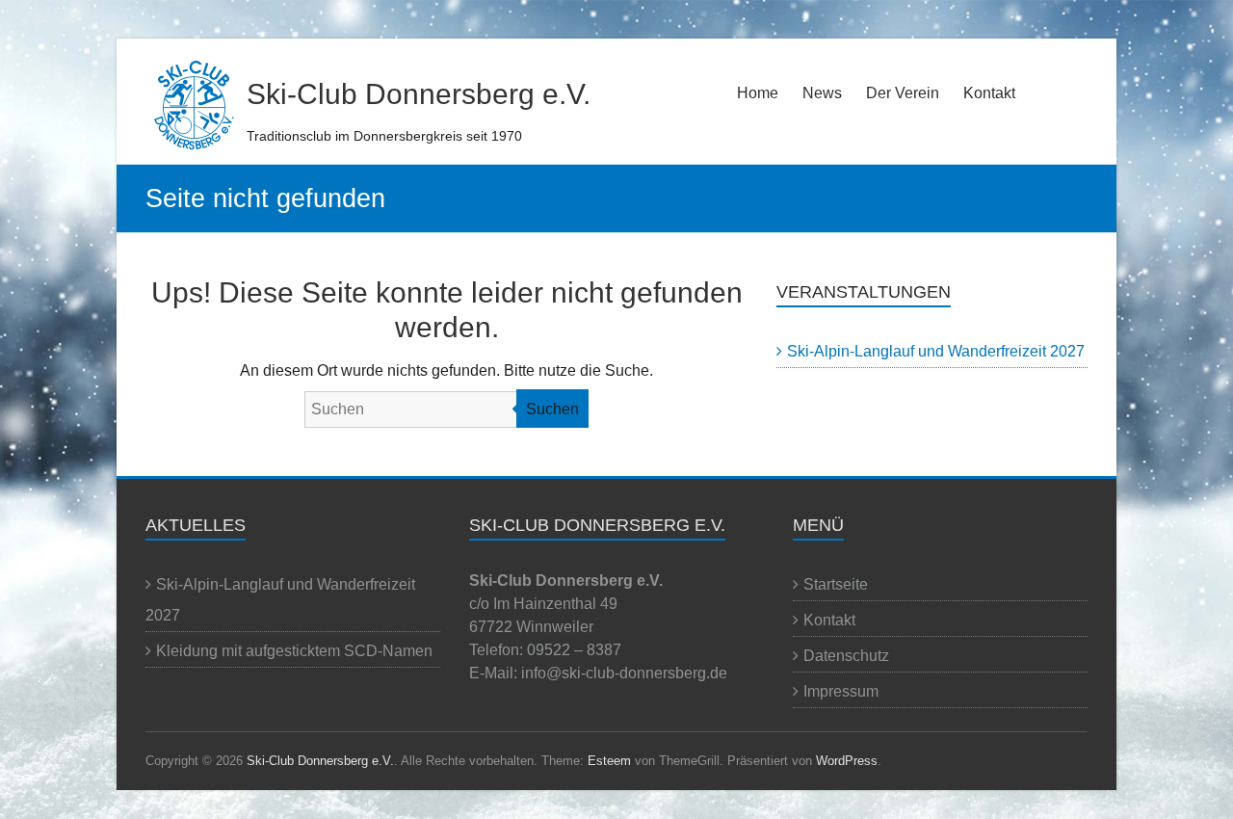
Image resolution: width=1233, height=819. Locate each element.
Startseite (835, 584)
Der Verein (902, 93)
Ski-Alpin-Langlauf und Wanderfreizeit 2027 (936, 351)
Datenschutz (846, 655)
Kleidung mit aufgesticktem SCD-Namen (294, 651)
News (822, 93)
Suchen (552, 409)
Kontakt (989, 93)
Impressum (841, 691)
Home (757, 93)
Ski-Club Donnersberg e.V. (418, 94)
